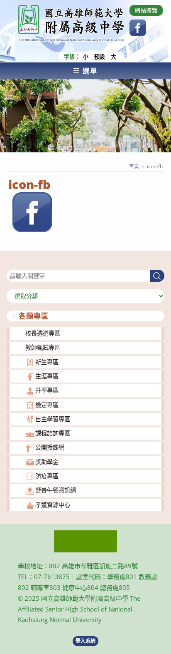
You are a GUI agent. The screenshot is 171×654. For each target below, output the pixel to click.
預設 (99, 57)
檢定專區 (47, 405)
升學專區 (47, 390)
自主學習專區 (52, 419)
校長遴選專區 (42, 333)
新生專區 (47, 362)
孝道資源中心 (52, 505)
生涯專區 (47, 376)
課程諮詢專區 (52, 433)
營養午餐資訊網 (55, 490)
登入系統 (85, 640)
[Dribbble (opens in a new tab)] (146, 10)
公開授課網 (49, 447)
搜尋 (12, 265)
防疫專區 (47, 476)
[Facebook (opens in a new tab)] (137, 28)
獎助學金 (47, 462)
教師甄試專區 (42, 347)
